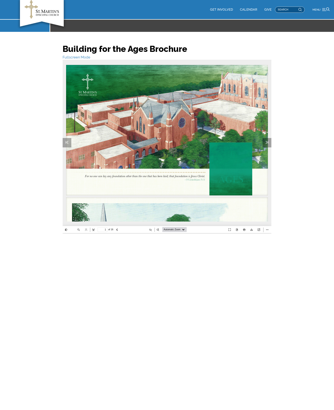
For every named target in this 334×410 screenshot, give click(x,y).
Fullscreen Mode (76, 57)
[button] (321, 9)
